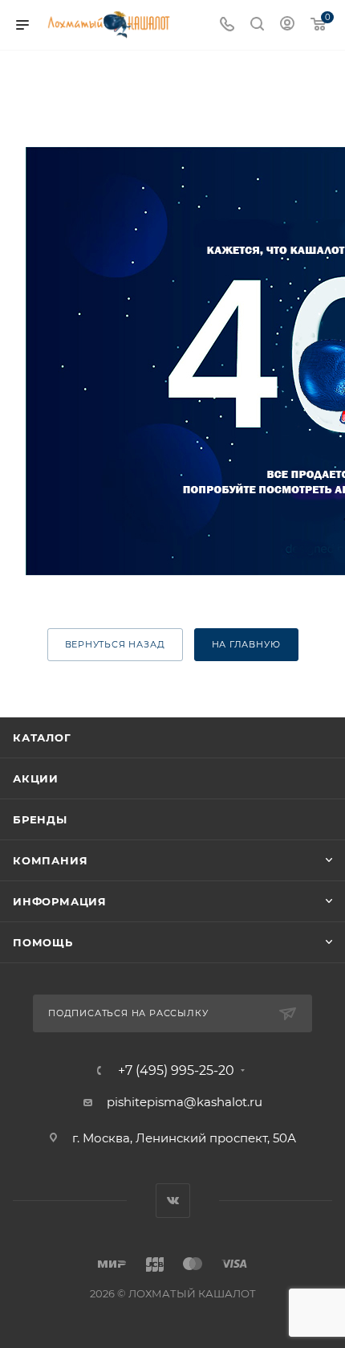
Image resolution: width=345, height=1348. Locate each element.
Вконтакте (173, 1200)
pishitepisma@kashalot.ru (184, 1101)
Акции (36, 778)
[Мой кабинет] (287, 25)
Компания (50, 860)
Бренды (40, 819)
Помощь (43, 942)
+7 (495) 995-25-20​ (176, 1070)
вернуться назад (115, 644)
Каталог (42, 737)
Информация (60, 901)
